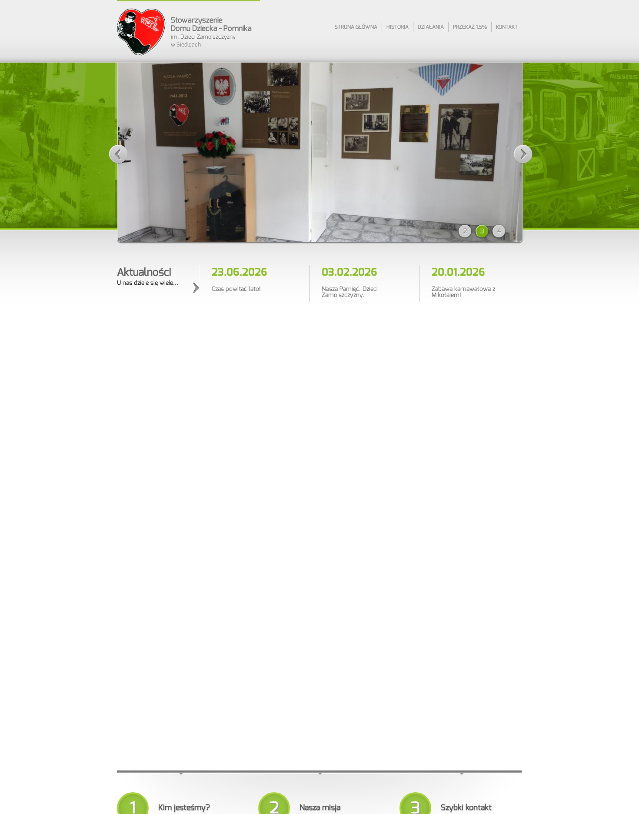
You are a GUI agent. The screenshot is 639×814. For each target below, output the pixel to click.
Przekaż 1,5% (470, 26)
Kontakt (507, 26)
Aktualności (144, 272)
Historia (397, 26)
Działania (431, 26)
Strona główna (356, 26)
